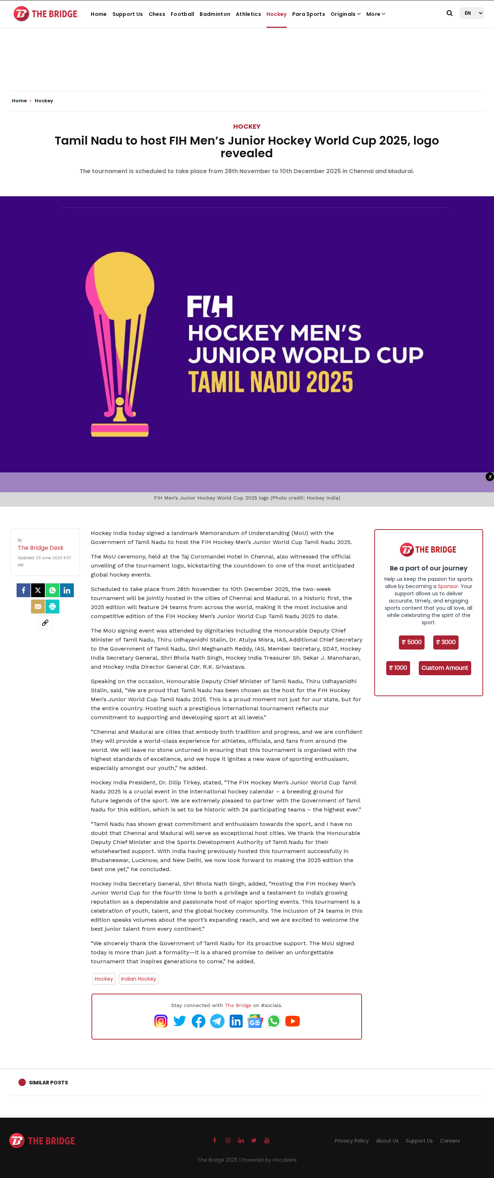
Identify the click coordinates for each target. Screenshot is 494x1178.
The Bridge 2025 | (219, 1160)
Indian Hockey (138, 978)
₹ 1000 (398, 668)
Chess (157, 14)
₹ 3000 (446, 642)
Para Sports (308, 14)
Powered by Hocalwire (269, 1160)
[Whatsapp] (52, 590)
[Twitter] (38, 590)
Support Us (127, 14)
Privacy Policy (352, 1140)
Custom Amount (445, 668)
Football (182, 14)
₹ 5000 (412, 642)
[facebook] (23, 590)
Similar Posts (48, 1082)
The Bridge (238, 1005)
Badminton (215, 14)
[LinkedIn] (67, 590)
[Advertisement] (247, 69)
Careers (450, 1140)
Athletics (248, 14)
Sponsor (448, 586)
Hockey (277, 14)
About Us (387, 1140)
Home (99, 14)
